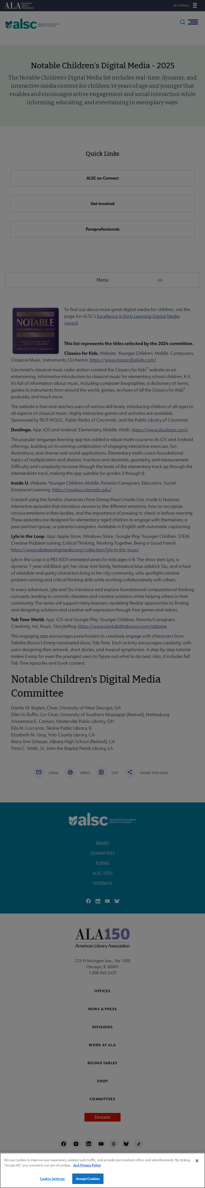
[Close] (197, 1160)
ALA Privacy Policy (87, 1165)
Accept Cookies (88, 1178)
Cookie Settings (52, 1178)
